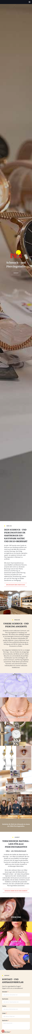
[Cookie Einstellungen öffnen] (3, 1032)
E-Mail (4, 1013)
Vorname (4, 991)
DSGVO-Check (6, 1032)
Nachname (5, 999)
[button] (29, 2)
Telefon (4, 1006)
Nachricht (5, 1020)
